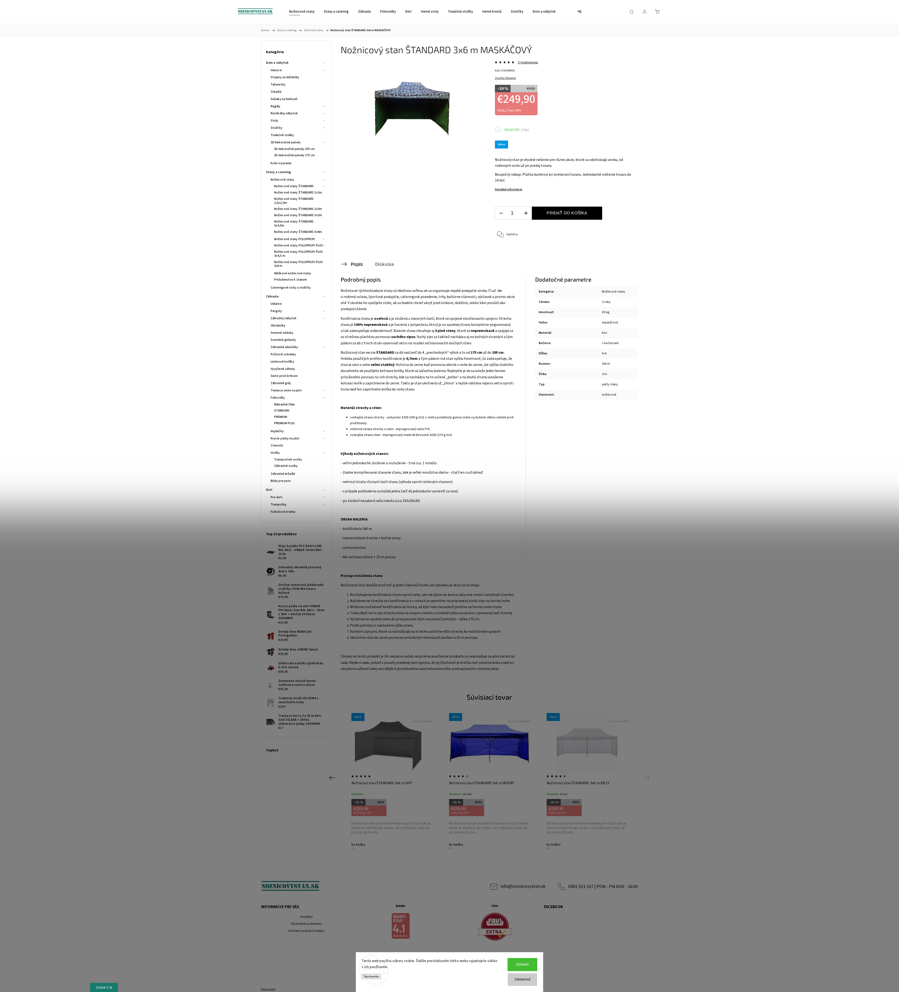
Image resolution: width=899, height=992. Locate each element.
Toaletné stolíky (282, 135)
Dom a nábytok (277, 62)
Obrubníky (278, 325)
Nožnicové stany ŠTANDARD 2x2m (298, 192)
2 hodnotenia (528, 62)
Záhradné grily (281, 383)
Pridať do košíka (567, 213)
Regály (275, 106)
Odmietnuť (523, 979)
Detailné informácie (508, 189)
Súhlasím (522, 964)
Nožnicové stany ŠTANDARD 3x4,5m (293, 223)
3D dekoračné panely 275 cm (294, 155)
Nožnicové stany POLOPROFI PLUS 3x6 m (298, 264)
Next (647, 777)
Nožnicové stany (282, 179)
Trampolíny (279, 504)
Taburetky (278, 84)
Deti (269, 489)
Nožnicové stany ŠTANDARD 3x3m (298, 215)
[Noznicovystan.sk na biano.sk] (400, 926)
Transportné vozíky (288, 459)
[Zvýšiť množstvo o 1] (526, 213)
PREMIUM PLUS (284, 423)
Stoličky (276, 128)
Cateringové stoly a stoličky (291, 287)
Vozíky (275, 452)
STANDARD (281, 410)
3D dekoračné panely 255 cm (294, 149)
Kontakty (306, 916)
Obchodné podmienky (306, 923)
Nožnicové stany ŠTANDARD (293, 186)
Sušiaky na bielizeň (284, 99)
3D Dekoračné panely (286, 142)
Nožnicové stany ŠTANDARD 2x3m (298, 209)
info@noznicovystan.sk (523, 886)
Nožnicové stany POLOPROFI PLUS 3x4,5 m (298, 253)
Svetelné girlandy (283, 340)
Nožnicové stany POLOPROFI (294, 239)
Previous (332, 777)
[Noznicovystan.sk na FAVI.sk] (495, 927)
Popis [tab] (357, 264)
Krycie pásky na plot (285, 438)
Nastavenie (371, 976)
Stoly (274, 120)
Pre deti (276, 497)
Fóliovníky (278, 397)
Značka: (505, 78)
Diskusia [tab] (384, 264)
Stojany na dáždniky (285, 77)
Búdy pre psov (281, 481)
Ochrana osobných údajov (306, 931)
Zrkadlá (276, 91)
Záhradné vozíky (286, 466)
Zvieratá (277, 445)
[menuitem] (301, 11)
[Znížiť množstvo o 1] (501, 213)
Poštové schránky (283, 354)
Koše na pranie (281, 163)
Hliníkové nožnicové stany (292, 273)
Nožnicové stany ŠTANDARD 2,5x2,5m (293, 201)
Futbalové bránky (283, 511)
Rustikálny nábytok (284, 113)
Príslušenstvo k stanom (290, 279)
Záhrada (272, 296)
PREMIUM (280, 417)
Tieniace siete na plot (286, 390)
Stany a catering (278, 172)
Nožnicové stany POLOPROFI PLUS (298, 245)
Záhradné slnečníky (284, 347)
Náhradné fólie (284, 404)
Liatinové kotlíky (282, 361)
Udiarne (276, 303)
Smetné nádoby (282, 333)
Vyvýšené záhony (283, 369)
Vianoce (276, 70)
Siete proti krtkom (284, 376)
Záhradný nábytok (284, 318)
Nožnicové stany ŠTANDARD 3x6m (298, 232)
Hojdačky (277, 431)
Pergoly (276, 311)
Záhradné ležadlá (283, 474)
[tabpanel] (391, 780)
